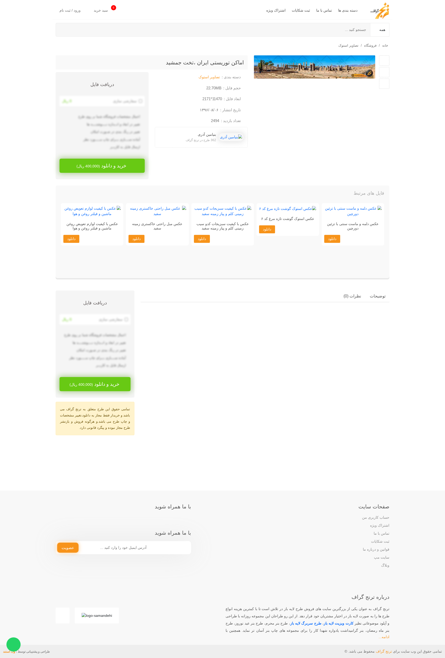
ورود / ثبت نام (70, 10)
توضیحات (378, 296)
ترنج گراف (384, 651)
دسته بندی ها (347, 10)
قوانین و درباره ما (376, 549)
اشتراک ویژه (276, 10)
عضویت (68, 547)
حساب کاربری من (375, 517)
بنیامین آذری (207, 134)
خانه (385, 45)
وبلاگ (385, 565)
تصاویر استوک (348, 45)
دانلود (332, 266)
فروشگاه (370, 45)
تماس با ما (324, 10)
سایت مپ (381, 557)
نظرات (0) (352, 296)
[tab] (377, 296)
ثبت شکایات (301, 10)
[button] (70, 194)
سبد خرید (104, 9)
